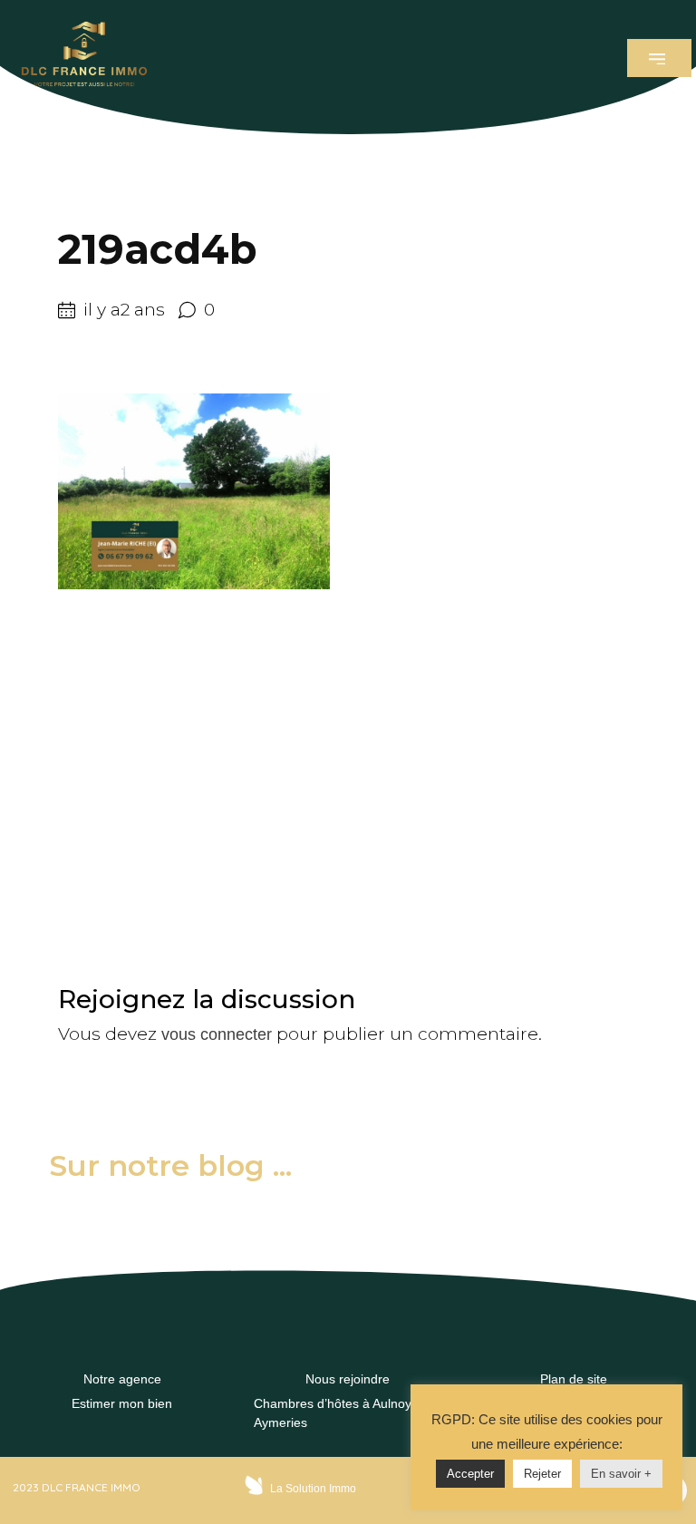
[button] (659, 58)
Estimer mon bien (122, 1403)
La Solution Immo (313, 1488)
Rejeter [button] (542, 1473)
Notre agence (122, 1379)
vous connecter (216, 1034)
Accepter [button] (470, 1473)
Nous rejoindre (347, 1379)
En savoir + (621, 1473)
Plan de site (573, 1379)
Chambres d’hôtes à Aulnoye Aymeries (336, 1413)
